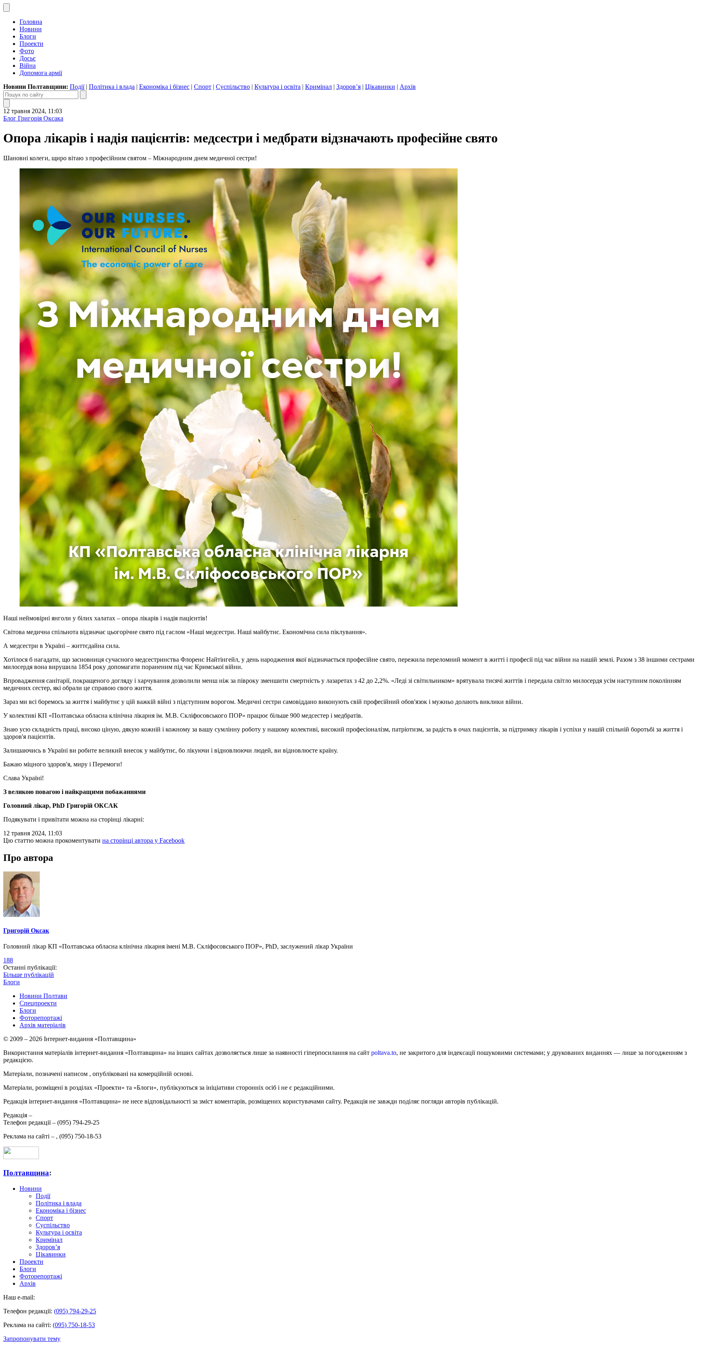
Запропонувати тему (31, 1338)
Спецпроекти (38, 1003)
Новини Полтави (43, 995)
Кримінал (318, 86)
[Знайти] (83, 94)
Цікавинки (380, 86)
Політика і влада (112, 86)
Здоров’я (348, 86)
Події (77, 86)
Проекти (31, 43)
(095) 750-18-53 (74, 1324)
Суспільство (233, 86)
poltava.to (383, 1052)
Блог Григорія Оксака (33, 118)
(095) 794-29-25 (75, 1311)
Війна (27, 65)
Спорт (202, 86)
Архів (408, 86)
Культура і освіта (277, 86)
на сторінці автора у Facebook (143, 840)
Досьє (27, 58)
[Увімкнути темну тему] (6, 7)
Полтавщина (26, 1172)
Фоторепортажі (40, 1017)
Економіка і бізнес (164, 86)
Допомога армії (40, 72)
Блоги (27, 36)
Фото (26, 50)
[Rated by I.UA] (21, 1156)
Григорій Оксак (26, 930)
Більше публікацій (28, 974)
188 (8, 960)
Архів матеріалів (42, 1025)
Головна (30, 21)
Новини (30, 29)
